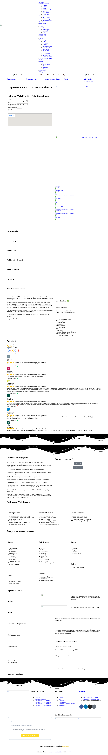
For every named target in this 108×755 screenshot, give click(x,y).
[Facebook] (81, 706)
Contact (41, 25)
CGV (69, 752)
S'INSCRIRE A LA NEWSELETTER (30, 735)
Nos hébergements (44, 3)
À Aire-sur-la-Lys (47, 20)
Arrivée (10, 99)
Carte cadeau (42, 23)
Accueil (41, 2)
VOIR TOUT (46, 14)
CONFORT (46, 8)
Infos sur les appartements (88, 80)
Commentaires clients (52, 79)
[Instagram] (90, 706)
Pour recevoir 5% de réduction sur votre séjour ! (21, 725)
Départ (9, 102)
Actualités (45, 31)
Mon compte (42, 34)
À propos (41, 26)
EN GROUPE (47, 11)
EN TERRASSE (47, 9)
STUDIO (45, 6)
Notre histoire (46, 28)
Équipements (11, 79)
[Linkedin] (86, 706)
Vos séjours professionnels (46, 22)
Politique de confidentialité (55, 752)
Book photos (46, 29)
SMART (45, 5)
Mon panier (42, 35)
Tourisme (41, 15)
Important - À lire (32, 79)
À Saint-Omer (46, 17)
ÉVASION (46, 12)
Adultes (10, 106)
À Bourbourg (46, 19)
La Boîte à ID (65, 746)
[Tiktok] (94, 706)
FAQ (44, 32)
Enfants (10, 109)
